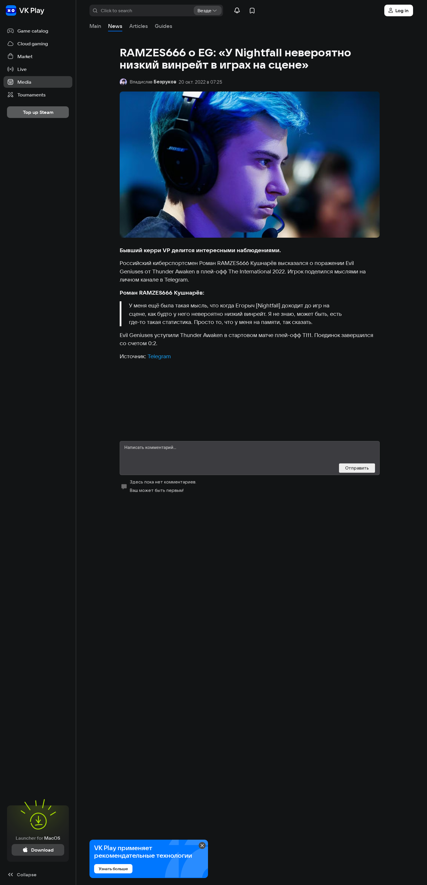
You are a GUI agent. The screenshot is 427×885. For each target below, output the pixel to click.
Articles (138, 26)
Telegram (159, 356)
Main (95, 26)
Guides (163, 26)
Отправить (357, 468)
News (115, 26)
